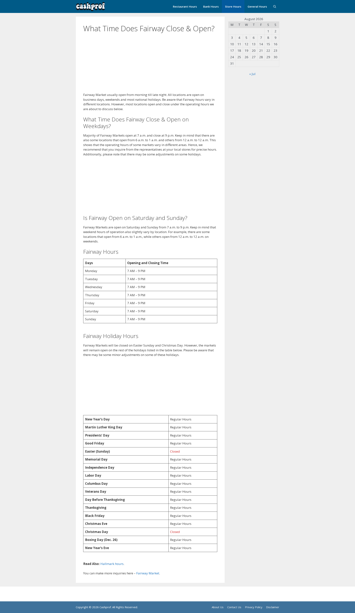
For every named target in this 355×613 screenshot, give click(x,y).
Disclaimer (272, 607)
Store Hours (233, 6)
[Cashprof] (90, 6)
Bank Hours (211, 6)
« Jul (252, 74)
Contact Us (234, 607)
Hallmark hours (112, 564)
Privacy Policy (253, 607)
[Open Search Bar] (274, 6)
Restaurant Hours (185, 6)
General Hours (257, 6)
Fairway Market (147, 573)
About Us (218, 607)
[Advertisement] (150, 65)
